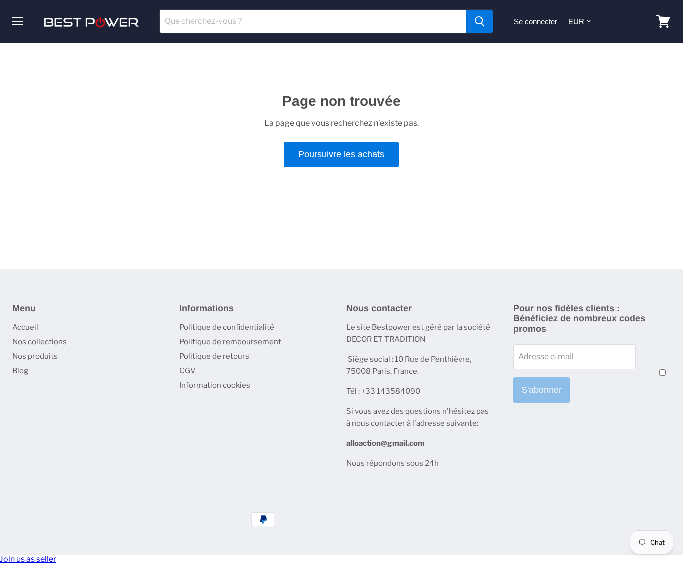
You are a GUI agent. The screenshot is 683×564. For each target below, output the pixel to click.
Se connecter (536, 22)
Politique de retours (215, 356)
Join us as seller (28, 559)
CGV (188, 371)
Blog (20, 371)
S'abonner (542, 390)
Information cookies (215, 385)
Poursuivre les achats (341, 155)
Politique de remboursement (231, 342)
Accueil (25, 327)
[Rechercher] (479, 21)
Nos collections (39, 342)
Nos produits (35, 356)
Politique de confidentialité (227, 327)
